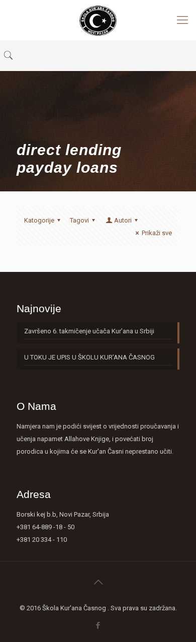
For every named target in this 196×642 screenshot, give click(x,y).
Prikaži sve (157, 233)
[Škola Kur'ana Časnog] (98, 20)
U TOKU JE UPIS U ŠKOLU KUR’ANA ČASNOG (89, 357)
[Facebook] (98, 625)
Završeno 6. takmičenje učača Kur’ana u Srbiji (89, 331)
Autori (123, 220)
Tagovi (79, 220)
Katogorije (39, 220)
